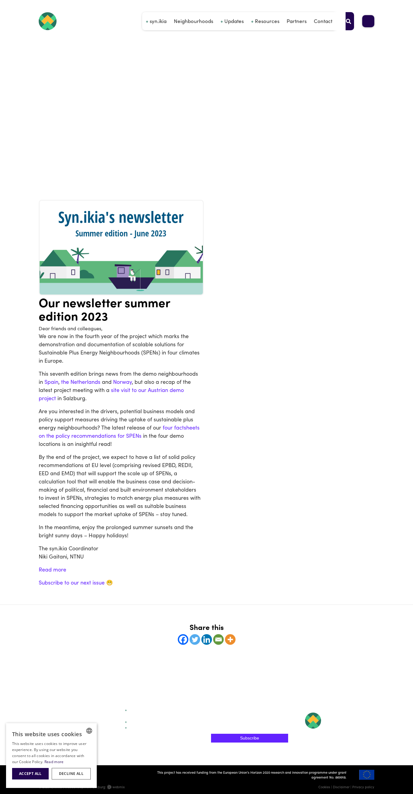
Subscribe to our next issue (72, 582)
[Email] (218, 639)
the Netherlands (80, 381)
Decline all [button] (71, 773)
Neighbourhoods (193, 21)
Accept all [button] (30, 773)
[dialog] (51, 755)
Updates (234, 21)
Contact (323, 21)
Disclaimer (341, 786)
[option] (206, 178)
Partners (297, 21)
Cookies (324, 786)
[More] (230, 639)
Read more (52, 569)
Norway (122, 381)
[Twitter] (195, 639)
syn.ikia (158, 21)
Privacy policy (363, 786)
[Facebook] (183, 639)
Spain (51, 381)
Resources (267, 21)
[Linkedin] (206, 639)
